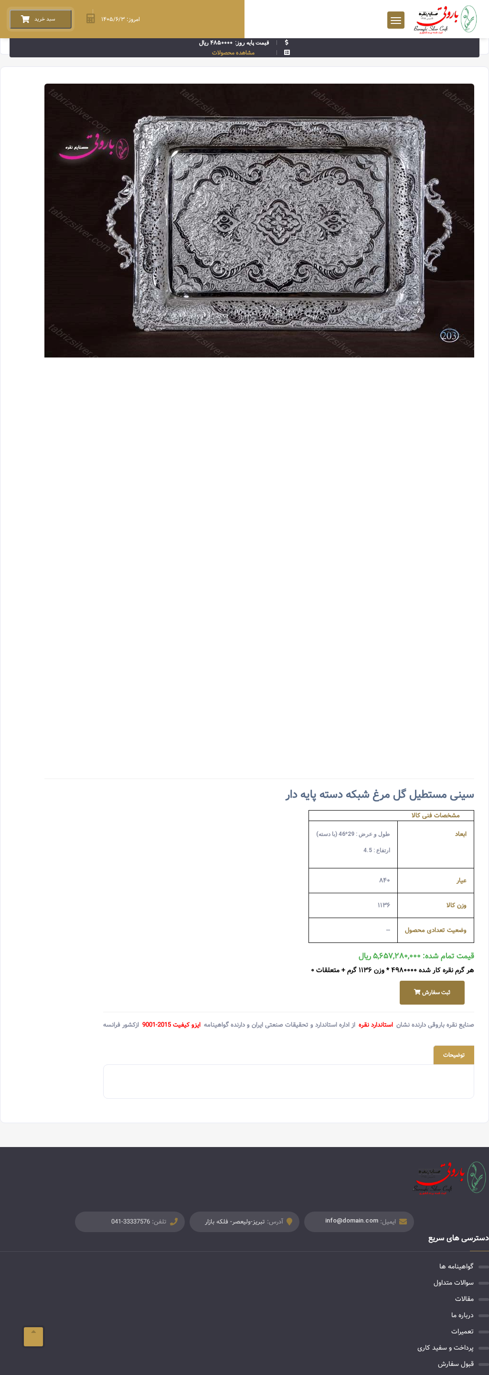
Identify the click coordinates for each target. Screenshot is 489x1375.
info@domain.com (351, 1220)
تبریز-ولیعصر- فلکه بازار (235, 1222)
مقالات (464, 1299)
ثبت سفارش (435, 992)
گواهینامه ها (456, 1266)
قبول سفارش (456, 1364)
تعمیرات (462, 1331)
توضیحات (454, 1055)
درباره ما (462, 1315)
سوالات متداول (454, 1283)
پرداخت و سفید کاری (445, 1348)
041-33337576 (130, 1222)
